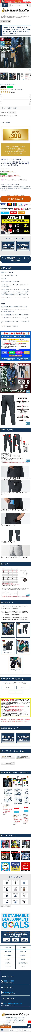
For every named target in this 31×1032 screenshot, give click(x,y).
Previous (2, 53)
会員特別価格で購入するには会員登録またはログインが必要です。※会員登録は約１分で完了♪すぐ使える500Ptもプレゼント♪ (15, 188)
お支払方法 (23, 947)
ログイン (23, 967)
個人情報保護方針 (23, 963)
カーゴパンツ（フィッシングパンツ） (19, 13)
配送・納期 (8, 951)
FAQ (20, 1030)
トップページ (4, 13)
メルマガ (8, 959)
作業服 (9, 13)
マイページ (8, 967)
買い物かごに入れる (15, 199)
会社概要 (23, 959)
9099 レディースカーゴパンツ (15, 670)
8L (15, 692)
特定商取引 (8, 963)
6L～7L (23, 687)
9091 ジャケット (7, 636)
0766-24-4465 (8, 981)
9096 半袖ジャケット (23, 652)
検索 (27, 5)
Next (28, 53)
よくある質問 (7, 955)
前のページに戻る (5, 21)
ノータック (4, 15)
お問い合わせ (26, 1030)
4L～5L (7, 687)
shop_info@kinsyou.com (12, 1003)
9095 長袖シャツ (7, 652)
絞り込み (13, 112)
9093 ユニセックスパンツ (23, 636)
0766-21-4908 (8, 992)
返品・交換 (23, 951)
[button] (1, 803)
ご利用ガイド (12, 1030)
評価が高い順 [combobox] (3, 112)
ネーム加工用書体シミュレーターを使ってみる (15, 259)
